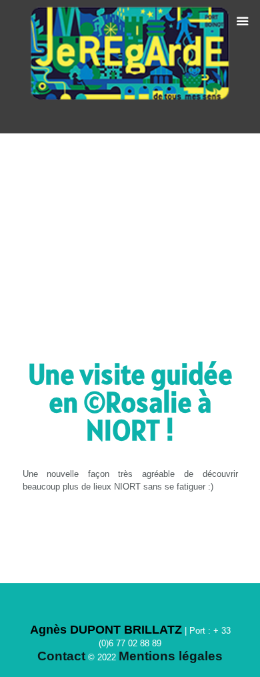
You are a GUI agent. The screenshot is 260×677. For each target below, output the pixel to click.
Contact (61, 656)
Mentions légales (171, 656)
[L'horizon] (130, 66)
